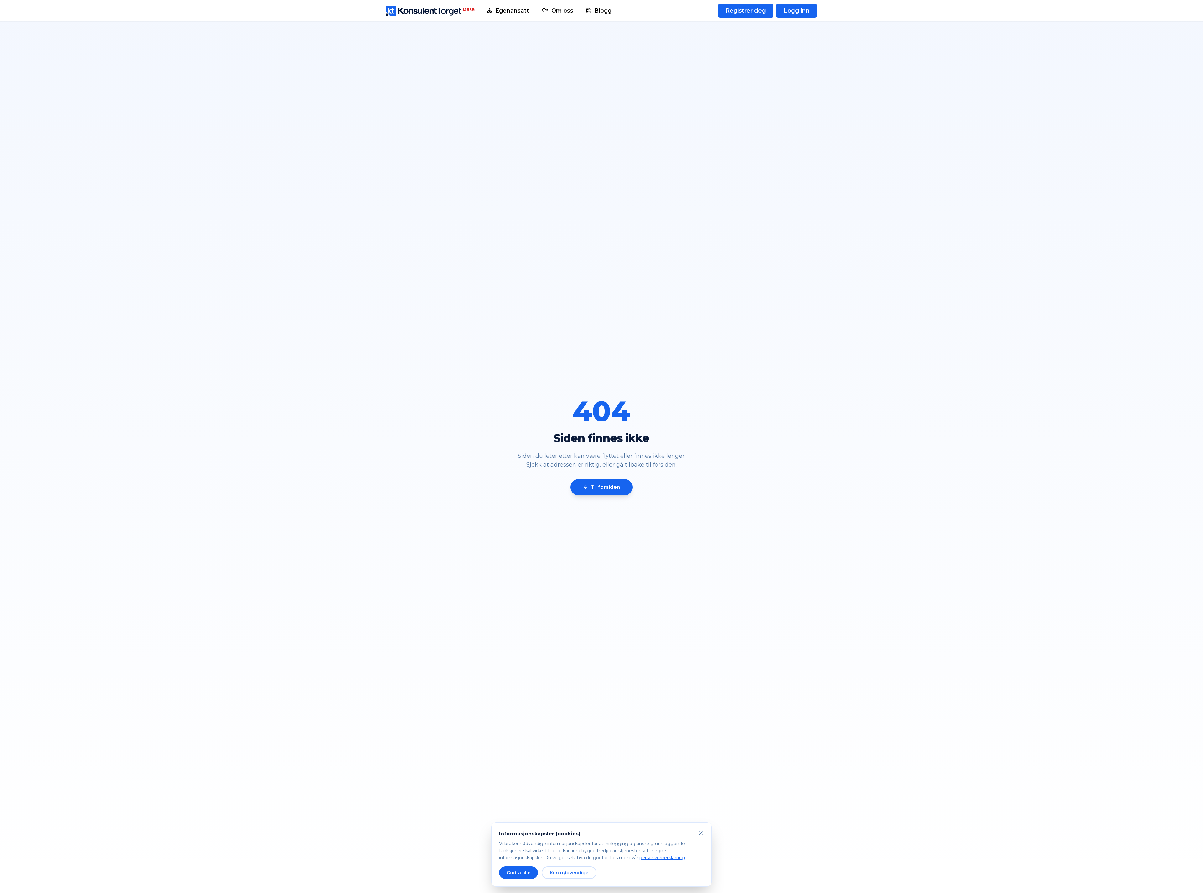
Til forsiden (605, 487)
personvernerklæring (662, 857)
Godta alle (518, 872)
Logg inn (797, 10)
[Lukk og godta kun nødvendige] (701, 833)
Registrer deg (746, 10)
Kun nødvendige (569, 872)
